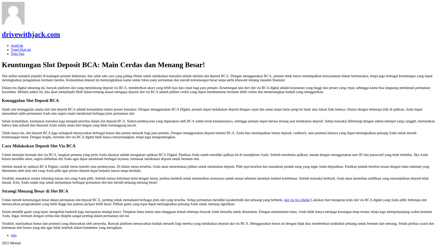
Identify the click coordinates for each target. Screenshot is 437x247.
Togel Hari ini (21, 50)
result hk (17, 45)
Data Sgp (17, 54)
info (14, 235)
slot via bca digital (297, 200)
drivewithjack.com (31, 34)
